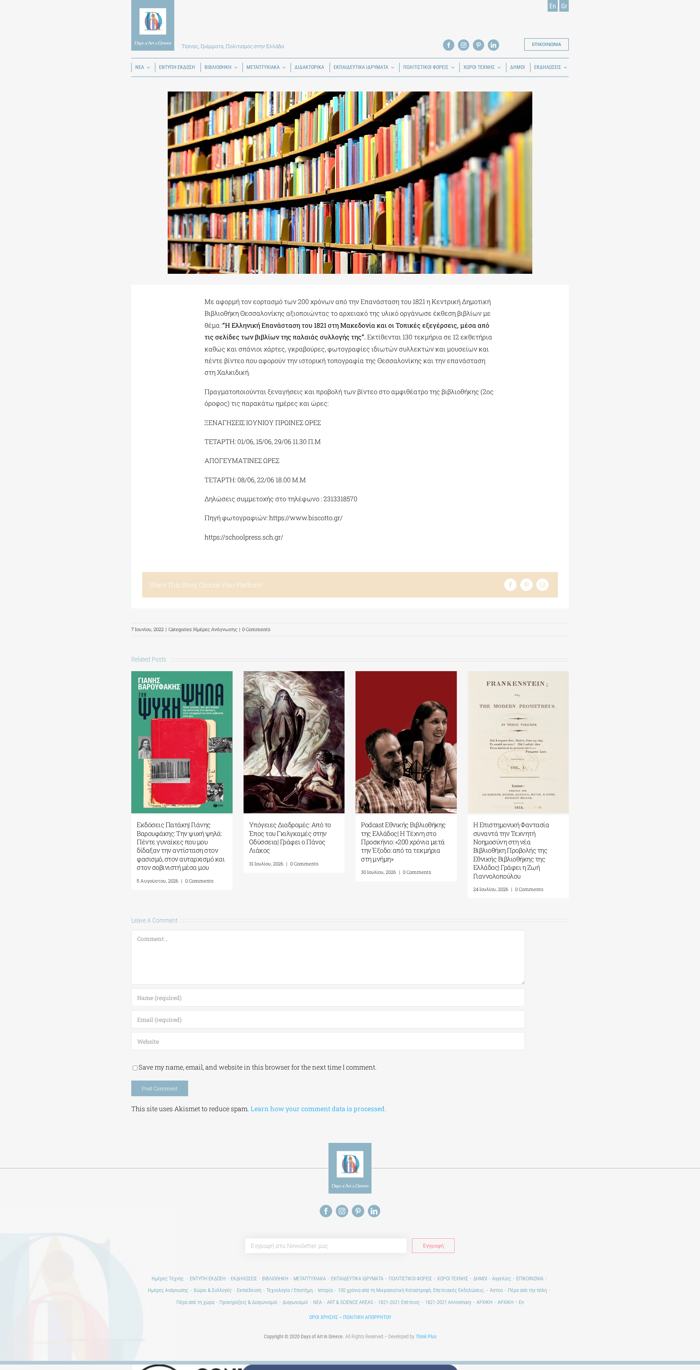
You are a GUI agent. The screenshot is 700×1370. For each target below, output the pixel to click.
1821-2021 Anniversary (448, 1302)
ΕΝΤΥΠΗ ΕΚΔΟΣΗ (208, 1278)
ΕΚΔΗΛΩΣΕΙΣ (244, 1278)
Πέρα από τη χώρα (195, 1302)
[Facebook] (510, 585)
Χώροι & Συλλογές (213, 1290)
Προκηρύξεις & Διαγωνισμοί (248, 1302)
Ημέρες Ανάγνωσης (215, 629)
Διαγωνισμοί (295, 1302)
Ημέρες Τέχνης (168, 1278)
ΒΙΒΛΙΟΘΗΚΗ (275, 1278)
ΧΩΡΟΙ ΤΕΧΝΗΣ (452, 1278)
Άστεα (496, 1290)
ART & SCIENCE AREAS (350, 1302)
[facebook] (448, 45)
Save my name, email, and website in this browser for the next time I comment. (258, 1067)
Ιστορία (325, 1290)
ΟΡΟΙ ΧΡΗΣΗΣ (323, 1317)
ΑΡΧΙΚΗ (485, 1302)
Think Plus (426, 1336)
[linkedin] (493, 45)
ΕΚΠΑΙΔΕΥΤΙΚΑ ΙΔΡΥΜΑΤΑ (357, 1278)
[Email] (542, 585)
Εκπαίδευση (249, 1290)
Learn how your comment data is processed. (318, 1108)
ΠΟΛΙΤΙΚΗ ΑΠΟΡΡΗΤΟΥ (367, 1317)
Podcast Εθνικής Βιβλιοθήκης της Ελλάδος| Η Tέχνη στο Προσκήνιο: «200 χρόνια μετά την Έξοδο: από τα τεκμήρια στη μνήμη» (403, 841)
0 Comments (256, 629)
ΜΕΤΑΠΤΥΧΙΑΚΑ (309, 1278)
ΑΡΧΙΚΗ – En (511, 1302)
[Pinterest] (526, 585)
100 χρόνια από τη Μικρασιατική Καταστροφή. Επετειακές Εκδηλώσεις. (411, 1290)
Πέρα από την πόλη (527, 1290)
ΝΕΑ (317, 1302)
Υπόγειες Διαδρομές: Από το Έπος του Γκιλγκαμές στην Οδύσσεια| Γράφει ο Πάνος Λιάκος (290, 837)
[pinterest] (478, 45)
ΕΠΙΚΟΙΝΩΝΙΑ (530, 1278)
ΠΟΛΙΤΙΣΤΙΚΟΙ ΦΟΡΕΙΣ (410, 1278)
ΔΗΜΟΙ (480, 1278)
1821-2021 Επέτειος (399, 1302)
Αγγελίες (501, 1278)
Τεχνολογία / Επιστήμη (290, 1290)
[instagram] (463, 45)
